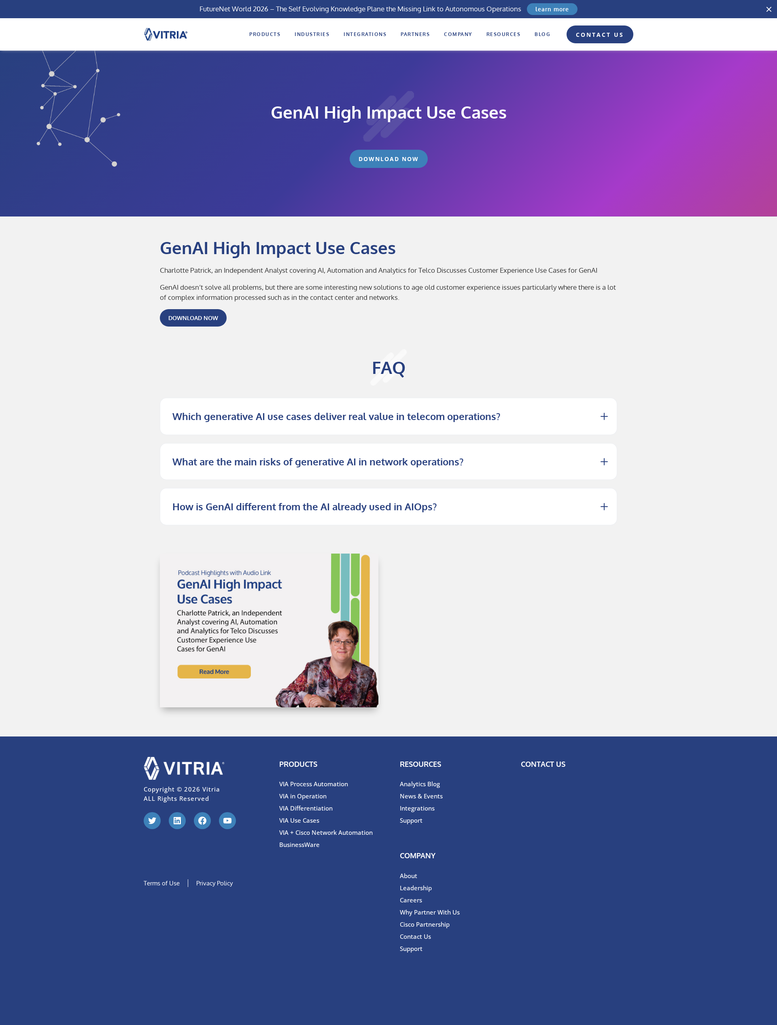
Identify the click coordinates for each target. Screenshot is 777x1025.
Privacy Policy (214, 883)
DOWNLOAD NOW (193, 317)
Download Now (389, 159)
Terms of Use (162, 883)
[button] (769, 9)
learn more (552, 9)
